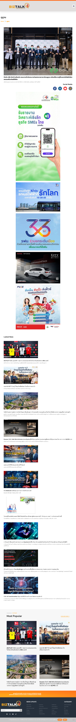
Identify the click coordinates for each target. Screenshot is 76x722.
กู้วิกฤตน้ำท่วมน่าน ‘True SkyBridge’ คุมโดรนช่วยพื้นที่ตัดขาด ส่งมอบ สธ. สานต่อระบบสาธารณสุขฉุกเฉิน (31, 569)
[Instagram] (60, 88)
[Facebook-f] (55, 88)
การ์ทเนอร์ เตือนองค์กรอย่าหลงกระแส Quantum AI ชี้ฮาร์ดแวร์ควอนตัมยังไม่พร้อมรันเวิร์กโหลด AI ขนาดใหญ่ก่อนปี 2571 (35, 542)
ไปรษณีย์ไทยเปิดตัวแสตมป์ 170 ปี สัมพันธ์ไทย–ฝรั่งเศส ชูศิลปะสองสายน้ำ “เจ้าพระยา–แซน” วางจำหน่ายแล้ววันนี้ (33, 516)
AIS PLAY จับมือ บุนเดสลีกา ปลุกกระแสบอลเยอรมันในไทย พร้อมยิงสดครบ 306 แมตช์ (26, 360)
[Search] (20, 710)
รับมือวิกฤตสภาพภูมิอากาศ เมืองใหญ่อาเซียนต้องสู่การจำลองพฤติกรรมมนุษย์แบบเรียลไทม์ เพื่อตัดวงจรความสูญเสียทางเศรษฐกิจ (37, 412)
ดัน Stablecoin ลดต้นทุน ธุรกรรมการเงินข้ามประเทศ (17, 490)
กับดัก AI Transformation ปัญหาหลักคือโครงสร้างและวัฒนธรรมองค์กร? (23, 596)
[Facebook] (7, 714)
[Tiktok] (70, 88)
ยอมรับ (59, 719)
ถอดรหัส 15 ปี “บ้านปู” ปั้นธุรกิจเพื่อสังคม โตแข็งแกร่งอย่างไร (19, 386)
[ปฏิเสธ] (73, 719)
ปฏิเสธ (65, 719)
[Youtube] (65, 88)
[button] (73, 6)
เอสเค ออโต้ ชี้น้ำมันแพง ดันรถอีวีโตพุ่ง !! (14, 465)
